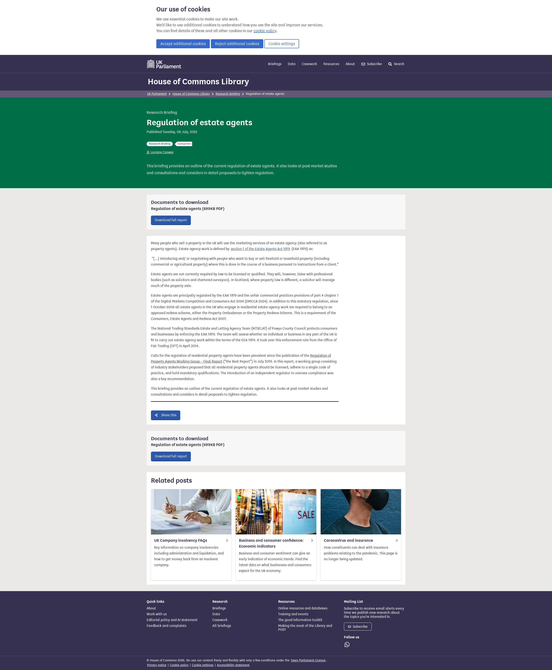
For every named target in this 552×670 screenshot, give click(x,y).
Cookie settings (281, 43)
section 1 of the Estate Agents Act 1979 (260, 249)
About (350, 64)
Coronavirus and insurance (348, 540)
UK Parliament (157, 94)
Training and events (293, 614)
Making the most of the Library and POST (305, 628)
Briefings (274, 64)
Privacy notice (156, 665)
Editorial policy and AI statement (172, 620)
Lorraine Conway (162, 152)
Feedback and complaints (166, 626)
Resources (331, 64)
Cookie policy (179, 665)
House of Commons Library (198, 81)
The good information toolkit (300, 620)
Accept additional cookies (183, 43)
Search (398, 64)
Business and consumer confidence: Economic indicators (271, 543)
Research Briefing (228, 94)
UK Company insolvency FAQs (180, 540)
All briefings (221, 626)
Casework (309, 64)
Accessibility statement (233, 665)
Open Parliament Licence (308, 660)
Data (291, 64)
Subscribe (374, 64)
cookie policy (265, 30)
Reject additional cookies (237, 43)
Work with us (157, 614)
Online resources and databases (302, 608)
